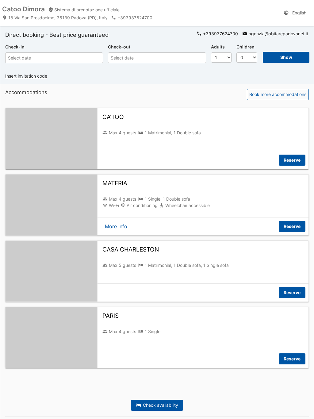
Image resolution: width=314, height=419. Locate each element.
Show (286, 57)
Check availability (159, 405)
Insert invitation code (26, 76)
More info (116, 226)
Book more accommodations (277, 94)
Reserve (292, 160)
